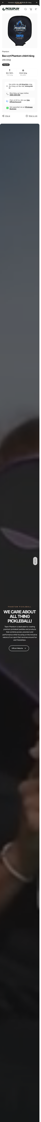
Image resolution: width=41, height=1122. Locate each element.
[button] (35, 561)
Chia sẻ (7, 116)
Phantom (5, 51)
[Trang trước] (3, 2)
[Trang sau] (36, 2)
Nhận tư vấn (33, 116)
